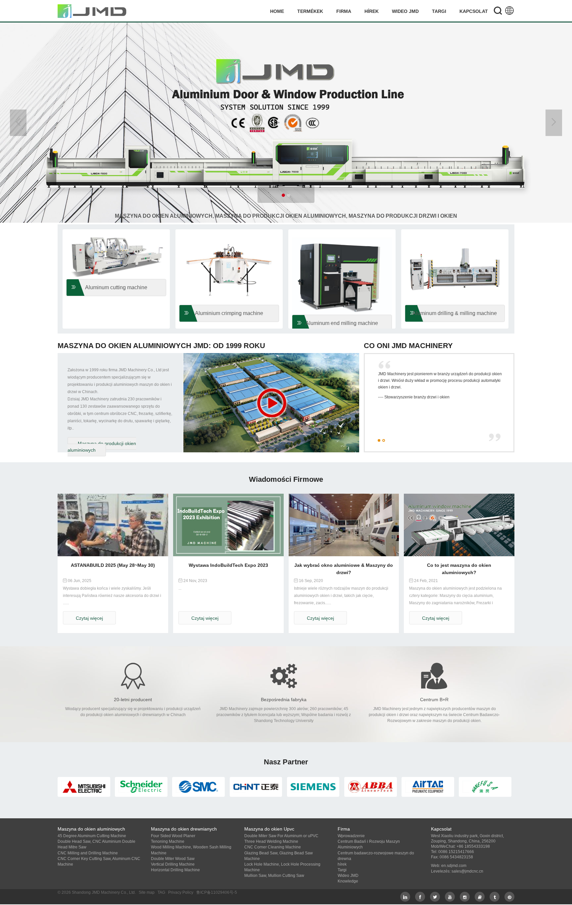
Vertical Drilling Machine (173, 864)
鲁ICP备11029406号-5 (216, 892)
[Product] (286, 121)
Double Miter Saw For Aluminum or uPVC (281, 836)
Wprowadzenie (351, 836)
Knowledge (348, 881)
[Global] (509, 11)
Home (277, 11)
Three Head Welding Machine (271, 841)
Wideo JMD (405, 11)
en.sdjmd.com (453, 865)
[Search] (498, 11)
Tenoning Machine (167, 841)
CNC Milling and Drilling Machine (88, 853)
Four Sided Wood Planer (173, 836)
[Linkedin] (405, 897)
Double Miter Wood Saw (173, 858)
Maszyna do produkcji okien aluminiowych (102, 447)
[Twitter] (435, 897)
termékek (310, 11)
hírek (371, 11)
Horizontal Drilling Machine (175, 870)
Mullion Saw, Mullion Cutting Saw (274, 875)
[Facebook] (420, 897)
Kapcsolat (473, 11)
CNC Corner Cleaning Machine (272, 847)
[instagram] (465, 897)
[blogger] (480, 897)
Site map (147, 892)
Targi (439, 11)
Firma (343, 11)
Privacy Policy (180, 892)
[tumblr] (495, 897)
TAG (161, 892)
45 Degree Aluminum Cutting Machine (92, 836)
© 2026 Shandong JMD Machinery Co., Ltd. (97, 892)
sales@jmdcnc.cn (467, 871)
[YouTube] (450, 897)
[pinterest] (509, 897)
